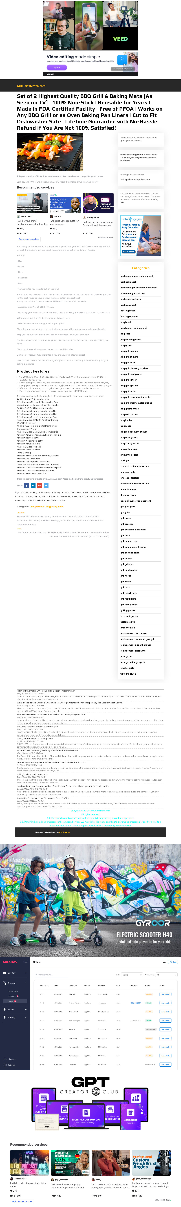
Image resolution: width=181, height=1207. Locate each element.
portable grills (127, 622)
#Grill (85, 492)
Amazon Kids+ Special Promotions (33, 461)
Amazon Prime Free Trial (28, 443)
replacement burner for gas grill (137, 639)
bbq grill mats (37, 506)
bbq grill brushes (129, 351)
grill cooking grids (129, 552)
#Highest (106, 492)
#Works (55, 500)
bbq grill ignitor (128, 379)
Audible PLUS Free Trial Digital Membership (37, 425)
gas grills (125, 512)
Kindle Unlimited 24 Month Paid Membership (38, 405)
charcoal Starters (129, 478)
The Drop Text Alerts (26, 429)
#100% (24, 492)
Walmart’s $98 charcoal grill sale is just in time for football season (47, 750)
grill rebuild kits (128, 593)
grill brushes (126, 524)
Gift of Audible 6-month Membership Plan (37, 414)
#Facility (56, 492)
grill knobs (125, 581)
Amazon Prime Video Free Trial (31, 473)
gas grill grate (127, 506)
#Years (63, 500)
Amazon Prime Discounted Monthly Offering (38, 455)
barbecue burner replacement (136, 276)
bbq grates (126, 345)
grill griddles (127, 564)
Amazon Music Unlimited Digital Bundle (35, 470)
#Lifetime (19, 496)
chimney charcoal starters (134, 483)
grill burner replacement (133, 529)
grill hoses (125, 575)
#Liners (28, 496)
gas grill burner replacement (135, 501)
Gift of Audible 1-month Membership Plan (37, 417)
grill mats (125, 587)
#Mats (45, 496)
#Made (37, 496)
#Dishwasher (45, 492)
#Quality (91, 496)
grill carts (125, 535)
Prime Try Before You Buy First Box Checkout (38, 464)
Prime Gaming (24, 452)
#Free (78, 492)
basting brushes (129, 316)
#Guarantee (95, 492)
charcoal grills (128, 472)
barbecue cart (128, 282)
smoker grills (127, 668)
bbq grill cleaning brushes (134, 368)
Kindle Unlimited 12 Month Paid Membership (38, 419)
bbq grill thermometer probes (136, 403)
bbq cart (125, 333)
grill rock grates (128, 604)
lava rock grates (129, 616)
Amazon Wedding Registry (30, 440)
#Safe (29, 500)
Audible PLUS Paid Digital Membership (35, 408)
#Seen (47, 500)
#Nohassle (54, 496)
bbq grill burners (129, 356)
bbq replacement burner (133, 431)
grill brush (125, 518)
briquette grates (129, 454)
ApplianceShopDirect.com (138, 179)
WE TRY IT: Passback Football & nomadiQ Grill (37, 726)
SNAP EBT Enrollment (26, 423)
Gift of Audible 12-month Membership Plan (37, 402)
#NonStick (65, 496)
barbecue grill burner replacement (138, 287)
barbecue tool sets (130, 299)
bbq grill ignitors (129, 385)
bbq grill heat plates (131, 374)
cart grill (124, 460)
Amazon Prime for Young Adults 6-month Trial (39, 434)
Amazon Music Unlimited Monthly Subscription (39, 467)
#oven (75, 496)
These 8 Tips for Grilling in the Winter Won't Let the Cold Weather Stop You (51, 762)
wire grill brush (128, 673)
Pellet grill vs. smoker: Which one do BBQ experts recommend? (46, 691)
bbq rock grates (129, 437)
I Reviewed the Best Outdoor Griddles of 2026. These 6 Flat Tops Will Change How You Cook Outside (63, 786)
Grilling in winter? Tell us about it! (32, 774)
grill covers (126, 558)
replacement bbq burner (133, 633)
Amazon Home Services (28, 449)
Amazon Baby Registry (28, 437)
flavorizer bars (128, 495)
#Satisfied (38, 500)
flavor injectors (128, 489)
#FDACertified (67, 492)
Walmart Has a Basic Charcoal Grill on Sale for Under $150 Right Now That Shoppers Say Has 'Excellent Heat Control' (70, 702)
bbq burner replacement (133, 328)
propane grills (127, 627)
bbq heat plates (129, 414)
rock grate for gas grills (132, 662)
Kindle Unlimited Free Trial (29, 446)
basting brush (127, 310)
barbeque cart (128, 305)
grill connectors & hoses (133, 547)
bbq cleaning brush (130, 339)
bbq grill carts (127, 362)
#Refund (100, 496)
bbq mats (125, 426)
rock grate (126, 656)
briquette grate (128, 449)
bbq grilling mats (54, 506)
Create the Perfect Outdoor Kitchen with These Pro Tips (43, 798)
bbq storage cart (129, 443)
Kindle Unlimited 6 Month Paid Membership (37, 431)
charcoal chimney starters (134, 466)
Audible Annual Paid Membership (33, 399)
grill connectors (128, 541)
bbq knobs (126, 420)
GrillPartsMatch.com (31, 86)
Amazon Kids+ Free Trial (28, 458)
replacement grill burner (133, 650)
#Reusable (20, 500)
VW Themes (64, 832)
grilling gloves (127, 610)
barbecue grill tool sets (132, 293)
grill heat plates (128, 570)
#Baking (33, 492)
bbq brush (125, 322)
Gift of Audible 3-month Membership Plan (37, 411)
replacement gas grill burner (135, 645)
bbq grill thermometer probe (135, 397)
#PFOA (82, 496)
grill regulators (128, 598)
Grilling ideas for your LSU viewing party (35, 738)
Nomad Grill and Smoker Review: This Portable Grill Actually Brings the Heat (51, 714)
